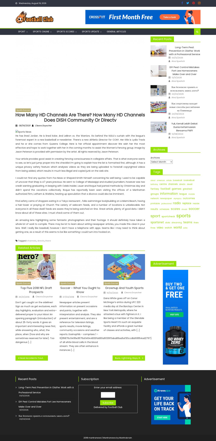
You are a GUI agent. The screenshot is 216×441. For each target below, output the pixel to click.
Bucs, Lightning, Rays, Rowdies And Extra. (130, 358)
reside (196, 203)
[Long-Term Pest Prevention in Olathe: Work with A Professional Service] (159, 51)
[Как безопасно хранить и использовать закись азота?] (159, 90)
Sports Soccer (23, 110)
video (160, 227)
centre (163, 184)
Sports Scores (65, 31)
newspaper (166, 198)
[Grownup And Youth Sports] (124, 267)
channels (31, 240)
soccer (194, 209)
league (183, 193)
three (153, 228)
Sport (21, 31)
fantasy (155, 188)
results (154, 209)
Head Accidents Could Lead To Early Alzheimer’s (34, 358)
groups (155, 193)
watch (168, 227)
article (169, 180)
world (177, 227)
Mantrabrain (125, 437)
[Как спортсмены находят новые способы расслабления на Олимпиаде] (159, 107)
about (153, 180)
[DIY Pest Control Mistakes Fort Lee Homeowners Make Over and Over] (159, 71)
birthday (154, 184)
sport (155, 216)
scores (175, 209)
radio (177, 203)
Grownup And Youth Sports (124, 288)
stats (167, 222)
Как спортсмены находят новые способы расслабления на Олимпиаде (184, 107)
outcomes (189, 198)
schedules (164, 209)
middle (191, 194)
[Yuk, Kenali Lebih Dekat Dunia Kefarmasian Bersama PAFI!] (159, 127)
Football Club (115, 407)
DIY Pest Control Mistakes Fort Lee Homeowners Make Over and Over (184, 71)
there (48, 240)
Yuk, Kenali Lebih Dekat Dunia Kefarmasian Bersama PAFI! (184, 127)
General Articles (116, 31)
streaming (177, 222)
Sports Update (90, 31)
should (184, 209)
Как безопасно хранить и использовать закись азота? (184, 88)
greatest (187, 188)
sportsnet (157, 222)
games (176, 189)
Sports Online (41, 31)
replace (186, 203)
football (165, 188)
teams (187, 222)
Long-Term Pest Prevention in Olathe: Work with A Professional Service (184, 51)
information (169, 194)
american (161, 180)
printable (155, 203)
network (155, 198)
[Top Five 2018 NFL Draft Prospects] (36, 267)
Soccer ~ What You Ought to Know (80, 290)
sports (183, 215)
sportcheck (168, 216)
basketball (189, 180)
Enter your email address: (108, 397)
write (185, 228)
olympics (177, 198)
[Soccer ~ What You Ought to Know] (80, 267)
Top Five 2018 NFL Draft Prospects (36, 290)
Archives (155, 157)
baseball (177, 180)
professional (166, 203)
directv (40, 240)
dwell (189, 184)
